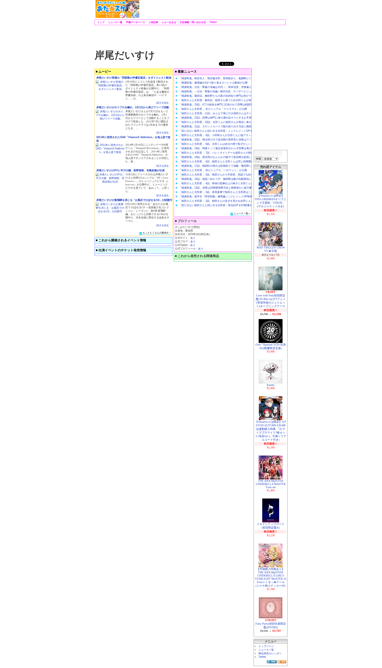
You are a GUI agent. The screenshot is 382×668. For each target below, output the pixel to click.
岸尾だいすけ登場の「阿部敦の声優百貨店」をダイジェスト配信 (133, 77)
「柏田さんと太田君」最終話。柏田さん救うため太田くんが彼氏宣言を (220, 100)
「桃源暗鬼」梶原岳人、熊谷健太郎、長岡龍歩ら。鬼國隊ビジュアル (219, 78)
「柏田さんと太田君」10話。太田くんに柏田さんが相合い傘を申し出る (220, 122)
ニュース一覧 (114, 22)
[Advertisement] (212, 9)
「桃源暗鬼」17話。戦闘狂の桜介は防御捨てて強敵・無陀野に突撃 (218, 165)
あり (193, 237)
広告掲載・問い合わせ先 (192, 22)
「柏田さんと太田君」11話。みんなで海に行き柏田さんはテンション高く (221, 113)
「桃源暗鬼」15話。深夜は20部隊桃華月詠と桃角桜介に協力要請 (216, 187)
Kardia (270, 385)
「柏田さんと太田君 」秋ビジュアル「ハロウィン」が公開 (213, 170)
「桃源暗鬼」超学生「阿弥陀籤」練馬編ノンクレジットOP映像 (215, 196)
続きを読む (162, 102)
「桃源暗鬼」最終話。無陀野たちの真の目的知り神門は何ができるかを (220, 95)
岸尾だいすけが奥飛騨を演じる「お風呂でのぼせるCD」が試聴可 (134, 200)
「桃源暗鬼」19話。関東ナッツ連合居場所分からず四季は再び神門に (219, 148)
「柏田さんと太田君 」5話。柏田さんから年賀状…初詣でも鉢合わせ (219, 174)
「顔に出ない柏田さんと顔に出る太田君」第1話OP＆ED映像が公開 (218, 205)
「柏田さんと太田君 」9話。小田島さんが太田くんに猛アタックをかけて (221, 135)
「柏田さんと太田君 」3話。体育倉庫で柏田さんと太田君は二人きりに (220, 192)
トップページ (266, 646)
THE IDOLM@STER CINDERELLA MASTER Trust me (271, 484)
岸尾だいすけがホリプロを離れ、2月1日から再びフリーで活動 (132, 107)
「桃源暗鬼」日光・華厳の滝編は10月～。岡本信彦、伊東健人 (215, 87)
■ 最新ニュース (186, 71)
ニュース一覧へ (242, 213)
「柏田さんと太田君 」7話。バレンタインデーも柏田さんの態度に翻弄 (220, 152)
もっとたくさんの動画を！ (157, 232)
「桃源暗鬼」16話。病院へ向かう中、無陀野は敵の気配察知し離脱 (218, 178)
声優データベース (135, 22)
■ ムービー (103, 71)
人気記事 (153, 22)
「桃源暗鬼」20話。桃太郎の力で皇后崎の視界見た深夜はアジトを (218, 139)
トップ (100, 22)
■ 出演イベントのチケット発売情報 (121, 250)
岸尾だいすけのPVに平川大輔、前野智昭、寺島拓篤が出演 (130, 170)
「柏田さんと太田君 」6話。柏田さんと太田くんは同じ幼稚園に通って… (221, 161)
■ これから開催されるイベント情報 (121, 240)
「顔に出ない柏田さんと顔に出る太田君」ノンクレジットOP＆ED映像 (220, 130)
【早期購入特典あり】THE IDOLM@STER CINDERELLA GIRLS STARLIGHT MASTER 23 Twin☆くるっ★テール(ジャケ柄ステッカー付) (270, 577)
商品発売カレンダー (270, 653)
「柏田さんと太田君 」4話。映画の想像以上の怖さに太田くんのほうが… (221, 183)
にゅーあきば (168, 22)
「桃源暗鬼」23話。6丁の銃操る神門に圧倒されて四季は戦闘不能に (218, 104)
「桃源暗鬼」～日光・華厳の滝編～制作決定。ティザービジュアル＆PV (221, 91)
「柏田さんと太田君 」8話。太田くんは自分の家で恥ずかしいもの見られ (221, 143)
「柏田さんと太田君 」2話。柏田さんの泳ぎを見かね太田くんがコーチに (221, 200)
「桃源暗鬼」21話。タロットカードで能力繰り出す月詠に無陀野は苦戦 (220, 126)
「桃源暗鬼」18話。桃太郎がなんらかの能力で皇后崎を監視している (219, 157)
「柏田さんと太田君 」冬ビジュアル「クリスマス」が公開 (213, 108)
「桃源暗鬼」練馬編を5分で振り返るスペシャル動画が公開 (213, 82)
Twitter (213, 22)
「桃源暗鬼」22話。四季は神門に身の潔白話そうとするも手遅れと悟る (220, 117)
